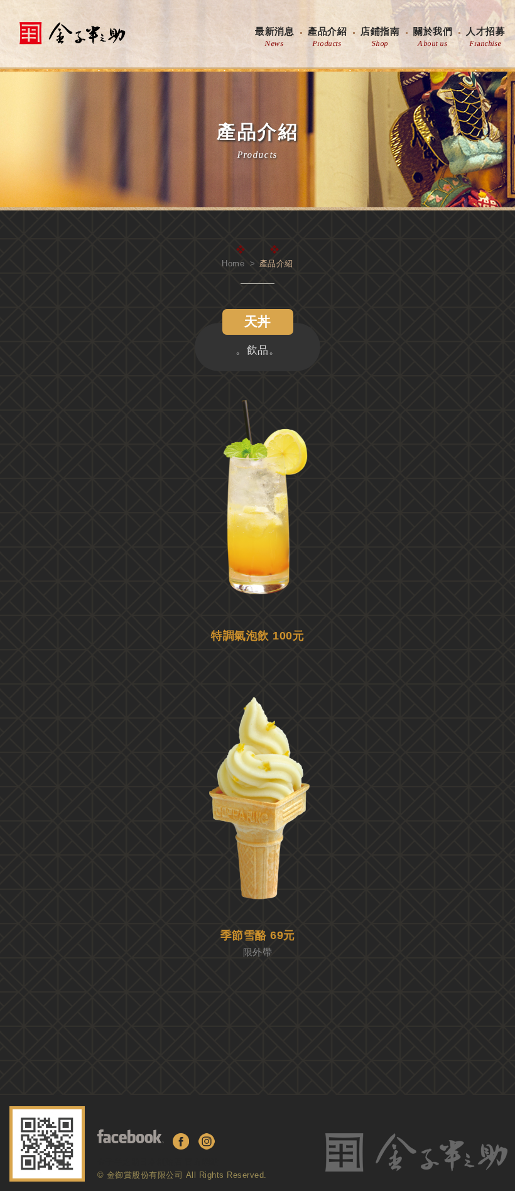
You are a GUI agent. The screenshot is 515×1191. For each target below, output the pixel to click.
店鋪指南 (379, 37)
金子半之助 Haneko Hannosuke (72, 33)
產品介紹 (327, 37)
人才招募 (485, 37)
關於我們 (432, 37)
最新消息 (274, 37)
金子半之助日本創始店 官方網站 (158, 1162)
